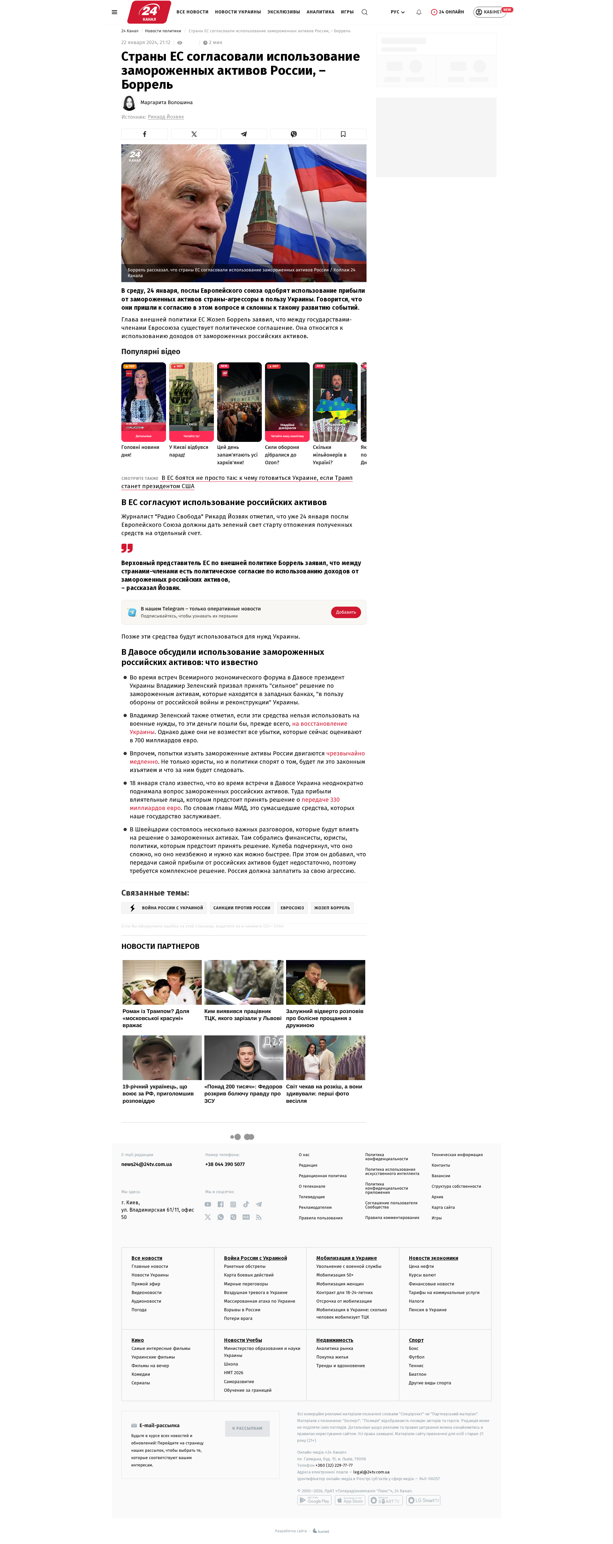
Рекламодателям (315, 1208)
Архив (437, 1197)
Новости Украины (238, 12)
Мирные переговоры (246, 1284)
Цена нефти (421, 1266)
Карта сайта (443, 1208)
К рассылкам (247, 1428)
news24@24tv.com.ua (146, 1165)
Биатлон (418, 1374)
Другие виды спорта (430, 1383)
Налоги (416, 1301)
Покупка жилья (332, 1357)
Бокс (414, 1348)
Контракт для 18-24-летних (344, 1292)
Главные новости (150, 1266)
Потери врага (238, 1318)
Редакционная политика (323, 1176)
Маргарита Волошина (166, 102)
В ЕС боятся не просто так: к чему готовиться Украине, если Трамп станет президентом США (237, 482)
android (314, 1500)
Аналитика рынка (334, 1348)
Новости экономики (433, 1258)
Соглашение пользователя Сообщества (391, 1205)
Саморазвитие (239, 1381)
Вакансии (441, 1176)
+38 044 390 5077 (225, 1165)
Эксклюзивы (284, 12)
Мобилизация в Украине (346, 1258)
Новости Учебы (243, 1340)
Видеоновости (147, 1292)
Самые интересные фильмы (161, 1348)
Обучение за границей (248, 1390)
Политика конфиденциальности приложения (386, 1188)
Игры (347, 12)
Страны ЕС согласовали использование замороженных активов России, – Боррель (270, 31)
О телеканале (312, 1186)
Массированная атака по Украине (259, 1301)
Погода (139, 1310)
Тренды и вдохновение (340, 1365)
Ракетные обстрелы (245, 1266)
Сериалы (141, 1383)
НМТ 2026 (234, 1372)
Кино (138, 1340)
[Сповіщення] (418, 12)
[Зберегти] (344, 134)
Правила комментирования (392, 1218)
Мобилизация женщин (340, 1284)
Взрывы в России (242, 1310)
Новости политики (163, 31)
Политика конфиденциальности (386, 1157)
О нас (304, 1155)
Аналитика (321, 12)
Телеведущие (312, 1197)
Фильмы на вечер (150, 1365)
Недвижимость (334, 1340)
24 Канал (130, 31)
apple (350, 1500)
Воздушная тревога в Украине (256, 1292)
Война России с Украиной (255, 1258)
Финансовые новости (431, 1284)
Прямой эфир (146, 1284)
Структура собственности (456, 1186)
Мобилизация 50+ (334, 1275)
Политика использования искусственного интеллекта (392, 1172)
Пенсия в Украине (428, 1310)
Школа (231, 1364)
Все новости (193, 12)
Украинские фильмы (153, 1357)
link (207, 1204)
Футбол (417, 1357)
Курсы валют (422, 1275)
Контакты (441, 1165)
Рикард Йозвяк (166, 117)
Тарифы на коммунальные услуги (444, 1292)
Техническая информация (457, 1155)
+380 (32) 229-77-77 (334, 1465)
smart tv (385, 1500)
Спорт (416, 1340)
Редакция (308, 1165)
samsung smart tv (423, 1500)
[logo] (149, 12)
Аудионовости (146, 1301)
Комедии (141, 1374)
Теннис (416, 1365)
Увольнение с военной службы (349, 1266)
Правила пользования (321, 1218)
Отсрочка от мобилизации (344, 1301)
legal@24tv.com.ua (371, 1472)
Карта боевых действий (249, 1275)
